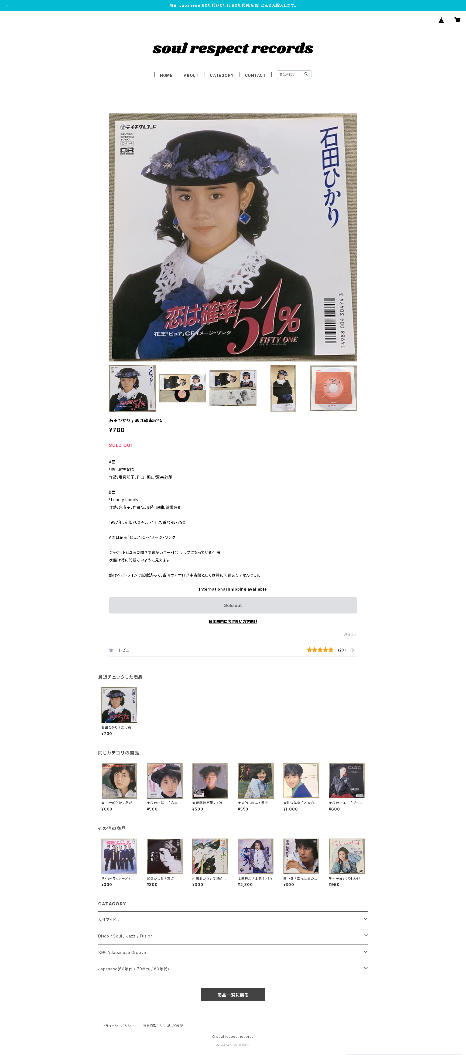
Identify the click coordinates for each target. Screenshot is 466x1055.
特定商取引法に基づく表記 (163, 1026)
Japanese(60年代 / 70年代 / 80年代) (133, 969)
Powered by (227, 1045)
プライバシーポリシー (118, 1026)
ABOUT (191, 75)
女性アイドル (109, 919)
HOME (166, 75)
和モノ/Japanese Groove (122, 952)
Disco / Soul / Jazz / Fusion (125, 936)
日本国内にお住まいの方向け (233, 621)
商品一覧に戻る (233, 995)
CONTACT (255, 75)
